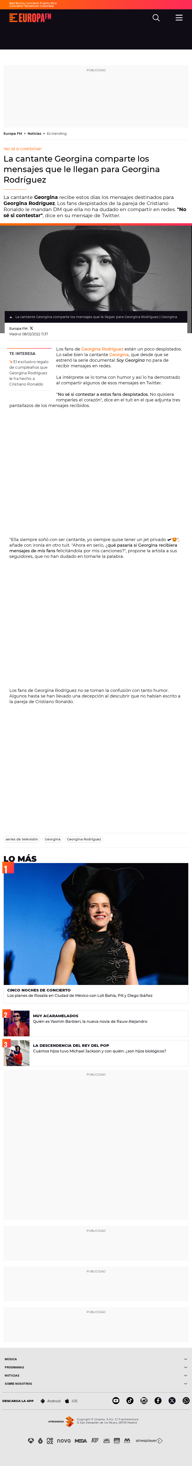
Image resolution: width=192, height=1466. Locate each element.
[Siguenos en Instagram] (144, 1403)
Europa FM (13, 133)
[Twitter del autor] (31, 328)
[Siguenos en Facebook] (158, 1403)
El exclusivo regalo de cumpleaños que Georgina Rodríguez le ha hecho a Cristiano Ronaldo (28, 373)
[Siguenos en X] (172, 1403)
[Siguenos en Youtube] (115, 1403)
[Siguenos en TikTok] (129, 1403)
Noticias (35, 133)
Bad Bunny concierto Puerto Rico (33, 3)
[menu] (179, 17)
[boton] (141, 1359)
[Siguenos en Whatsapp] (186, 1403)
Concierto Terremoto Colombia (31, 6)
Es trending (57, 133)
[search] (156, 17)
